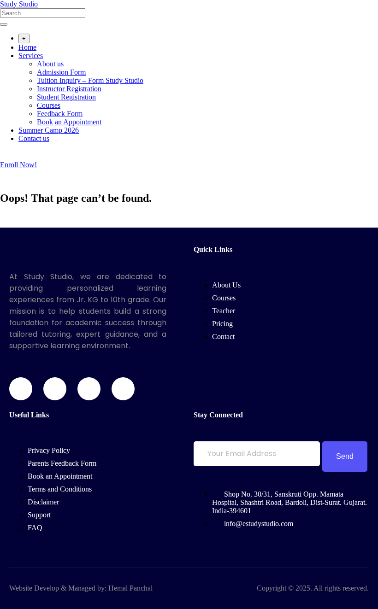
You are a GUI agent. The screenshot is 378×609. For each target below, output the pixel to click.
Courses (48, 105)
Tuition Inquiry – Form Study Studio (90, 80)
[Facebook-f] (20, 388)
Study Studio (19, 4)
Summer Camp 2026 (48, 130)
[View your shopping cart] (5, 156)
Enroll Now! (18, 165)
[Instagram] (88, 388)
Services (30, 55)
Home (27, 47)
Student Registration (66, 97)
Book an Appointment (69, 122)
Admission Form (61, 72)
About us (50, 64)
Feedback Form (60, 113)
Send (345, 456)
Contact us (33, 138)
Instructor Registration (69, 89)
